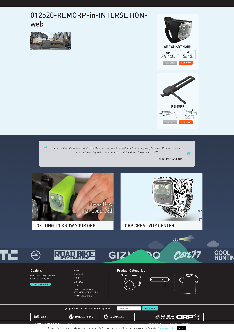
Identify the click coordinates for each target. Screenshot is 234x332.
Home (76, 270)
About (77, 278)
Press (77, 286)
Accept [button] (182, 328)
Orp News (78, 282)
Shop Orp (78, 274)
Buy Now (186, 63)
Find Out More (40, 284)
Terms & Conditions (83, 296)
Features (170, 63)
